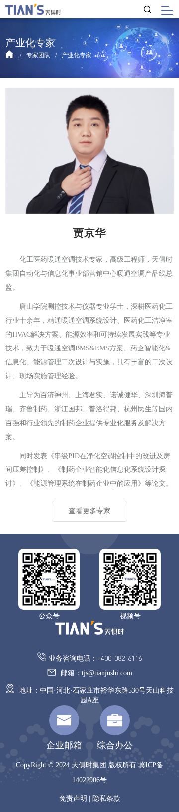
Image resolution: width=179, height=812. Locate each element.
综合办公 (115, 745)
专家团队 (38, 55)
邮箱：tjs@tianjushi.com (95, 673)
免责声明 (73, 798)
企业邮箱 (64, 745)
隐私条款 (106, 798)
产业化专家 (76, 55)
